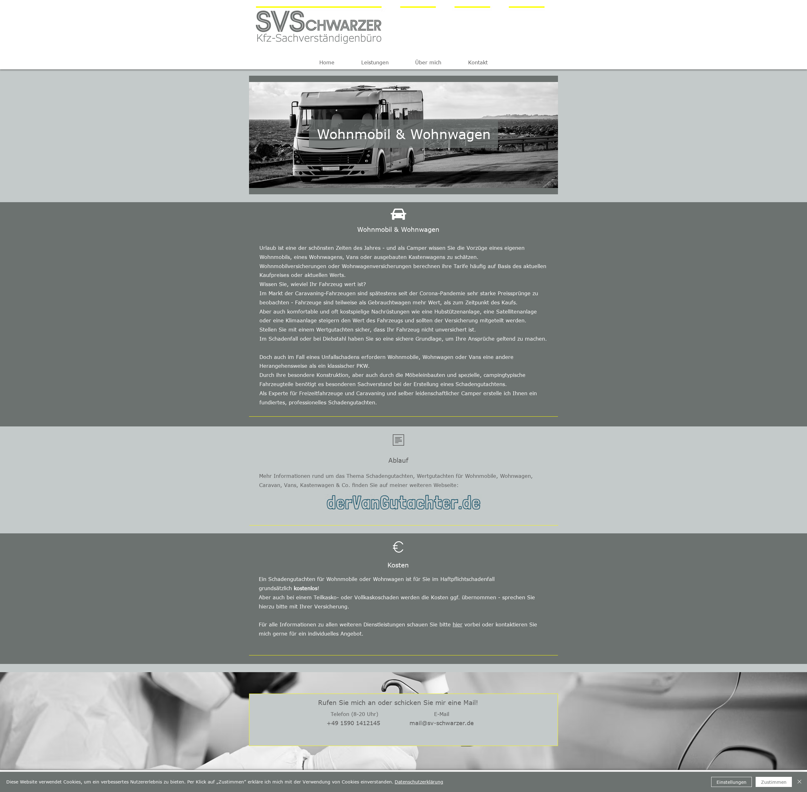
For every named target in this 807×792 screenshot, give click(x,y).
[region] (403, 135)
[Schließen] (799, 782)
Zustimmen (774, 782)
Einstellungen (731, 782)
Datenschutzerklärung (419, 781)
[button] (375, 62)
